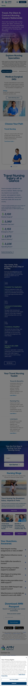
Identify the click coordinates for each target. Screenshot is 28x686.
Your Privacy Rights (14, 679)
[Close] (26, 657)
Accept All (14, 683)
